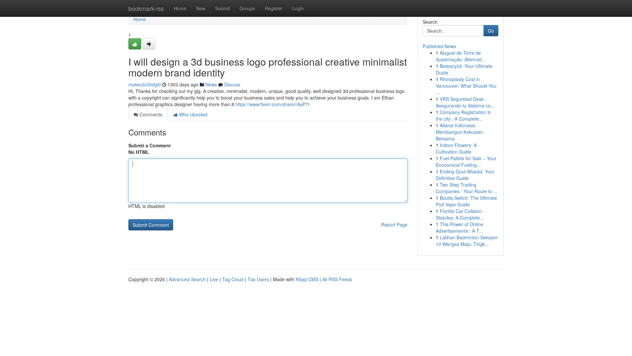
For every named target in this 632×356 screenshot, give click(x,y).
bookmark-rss (146, 8)
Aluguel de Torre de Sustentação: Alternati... (461, 56)
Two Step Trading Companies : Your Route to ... (466, 187)
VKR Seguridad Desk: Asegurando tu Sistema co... (465, 102)
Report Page (394, 224)
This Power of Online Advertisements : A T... (459, 227)
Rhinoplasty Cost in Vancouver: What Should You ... (466, 86)
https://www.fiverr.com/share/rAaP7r (272, 104)
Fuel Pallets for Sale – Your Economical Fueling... (466, 161)
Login (298, 8)
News (211, 84)
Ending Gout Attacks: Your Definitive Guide (465, 174)
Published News (439, 46)
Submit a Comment (149, 145)
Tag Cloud (233, 279)
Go (491, 30)
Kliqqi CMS (307, 279)
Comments (150, 114)
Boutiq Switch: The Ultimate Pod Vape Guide (466, 201)
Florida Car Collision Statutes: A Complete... (460, 214)
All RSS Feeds (337, 279)
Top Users (258, 279)
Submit (222, 8)
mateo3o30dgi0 (144, 84)
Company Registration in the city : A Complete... (463, 115)
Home (180, 8)
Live (214, 279)
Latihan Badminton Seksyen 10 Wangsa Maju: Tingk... (467, 240)
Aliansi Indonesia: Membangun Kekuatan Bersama (459, 132)
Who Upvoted (192, 114)
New (200, 8)
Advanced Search (187, 279)
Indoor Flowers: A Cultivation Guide (456, 148)
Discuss (232, 84)
